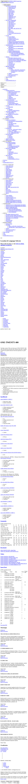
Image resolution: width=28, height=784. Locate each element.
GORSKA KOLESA (10, 90)
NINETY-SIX (11, 26)
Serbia (2, 301)
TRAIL (9, 96)
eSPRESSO (10, 15)
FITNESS (10, 137)
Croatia (2, 262)
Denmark (2, 264)
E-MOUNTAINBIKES (10, 120)
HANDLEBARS (12, 143)
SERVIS (7, 56)
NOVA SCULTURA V (13, 74)
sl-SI (4, 233)
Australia (2, 253)
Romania (2, 299)
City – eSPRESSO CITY (13, 133)
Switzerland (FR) (4, 310)
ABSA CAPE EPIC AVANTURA (18, 69)
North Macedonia (4, 293)
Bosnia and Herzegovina (6, 257)
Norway (2, 295)
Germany (2, 270)
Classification (6, 326)
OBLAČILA (8, 155)
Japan (2, 278)
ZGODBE (10, 68)
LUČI (9, 150)
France (2, 269)
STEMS (10, 144)
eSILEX (10, 19)
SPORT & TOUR (12, 98)
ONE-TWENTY (11, 21)
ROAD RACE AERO (13, 101)
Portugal (2, 298)
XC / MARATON (12, 94)
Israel (2, 276)
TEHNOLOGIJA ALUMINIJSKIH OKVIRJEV (16, 206)
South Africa (3, 305)
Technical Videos (6, 323)
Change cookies (9, 781)
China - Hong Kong (5, 259)
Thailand (2, 312)
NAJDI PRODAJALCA (11, 80)
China (2, 258)
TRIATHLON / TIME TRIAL (14, 104)
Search (2, 84)
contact (4, 762)
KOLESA (5, 89)
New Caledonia (4, 291)
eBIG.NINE (10, 13)
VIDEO (10, 73)
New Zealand (3, 292)
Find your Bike (9, 77)
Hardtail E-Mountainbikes (13, 125)
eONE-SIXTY (11, 10)
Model (4, 318)
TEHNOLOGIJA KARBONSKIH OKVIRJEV (16, 205)
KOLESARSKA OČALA (13, 159)
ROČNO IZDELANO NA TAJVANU (16, 43)
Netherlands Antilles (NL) (6, 290)
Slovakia (2, 303)
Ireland (2, 275)
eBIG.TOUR (11, 14)
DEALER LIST (11, 64)
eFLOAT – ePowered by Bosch (14, 129)
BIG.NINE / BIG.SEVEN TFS (14, 28)
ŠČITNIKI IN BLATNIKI (13, 146)
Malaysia (2, 284)
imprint (4, 764)
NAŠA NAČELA (12, 38)
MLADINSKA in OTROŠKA (12, 114)
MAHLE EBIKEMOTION (14, 51)
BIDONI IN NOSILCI (13, 153)
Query (2, 82)
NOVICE (5, 160)
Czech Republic (4, 263)
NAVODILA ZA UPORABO (14, 61)
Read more (3, 352)
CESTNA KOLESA (10, 99)
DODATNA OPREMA (11, 148)
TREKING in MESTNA (11, 111)
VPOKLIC (10, 62)
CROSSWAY (11, 112)
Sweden (2, 308)
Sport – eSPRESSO (12, 130)
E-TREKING (8, 128)
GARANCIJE (11, 65)
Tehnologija (5, 325)
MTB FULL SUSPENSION (14, 91)
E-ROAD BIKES (9, 134)
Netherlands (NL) (4, 289)
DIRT (9, 29)
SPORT (10, 127)
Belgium (2, 256)
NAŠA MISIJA (11, 36)
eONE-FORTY (11, 12)
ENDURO (10, 97)
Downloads (5, 322)
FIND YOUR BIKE (10, 117)
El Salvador (3, 265)
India (2, 273)
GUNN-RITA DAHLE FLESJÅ (18, 54)
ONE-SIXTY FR (11, 23)
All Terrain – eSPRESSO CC (14, 131)
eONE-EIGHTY (11, 8)
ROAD (9, 135)
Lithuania (2, 282)
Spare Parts (5, 324)
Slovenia (2, 304)
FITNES (7, 105)
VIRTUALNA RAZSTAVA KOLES (16, 41)
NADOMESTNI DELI (10, 142)
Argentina (3, 252)
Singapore (3, 302)
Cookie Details (16, 781)
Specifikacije (5, 319)
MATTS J (10, 115)
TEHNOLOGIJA (9, 45)
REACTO (10, 30)
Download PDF (4, 625)
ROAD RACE (11, 102)
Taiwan (2, 311)
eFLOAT (10, 9)
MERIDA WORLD (10, 66)
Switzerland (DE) (4, 309)
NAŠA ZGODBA (12, 40)
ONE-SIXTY (11, 22)
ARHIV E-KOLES (10, 138)
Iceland (2, 272)
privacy (4, 765)
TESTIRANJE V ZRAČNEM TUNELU (17, 227)
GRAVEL (8, 108)
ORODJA (10, 154)
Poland (2, 297)
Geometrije (5, 320)
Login (7, 79)
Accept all (3, 781)
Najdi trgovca (3, 354)
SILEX (9, 34)
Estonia (2, 266)
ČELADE (10, 156)
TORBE (10, 149)
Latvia (2, 280)
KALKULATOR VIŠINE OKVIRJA (16, 59)
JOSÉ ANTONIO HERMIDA (17, 53)
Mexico (2, 285)
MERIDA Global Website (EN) (7, 249)
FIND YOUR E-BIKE (10, 140)
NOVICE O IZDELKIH (11, 6)
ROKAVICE (11, 157)
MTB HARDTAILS (12, 92)
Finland (2, 267)
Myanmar (2, 288)
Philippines (3, 296)
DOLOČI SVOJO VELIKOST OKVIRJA (17, 60)
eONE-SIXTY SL (12, 7)
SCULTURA (11, 32)
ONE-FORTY (11, 25)
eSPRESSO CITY (12, 16)
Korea (2, 279)
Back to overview (4, 631)
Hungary (2, 271)
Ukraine (2, 314)
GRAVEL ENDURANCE (13, 110)
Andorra (2, 251)
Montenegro (3, 286)
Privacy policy (3, 779)
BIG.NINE (10, 27)
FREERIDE (10, 124)
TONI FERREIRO (15, 55)
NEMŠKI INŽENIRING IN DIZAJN (16, 42)
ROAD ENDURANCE (13, 103)
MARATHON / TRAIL (13, 95)
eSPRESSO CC (11, 17)
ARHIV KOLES (9, 116)
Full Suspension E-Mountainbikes (15, 121)
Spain (2, 306)
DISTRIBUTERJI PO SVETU (14, 58)
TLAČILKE (11, 151)
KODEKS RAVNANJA (13, 39)
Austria (2, 254)
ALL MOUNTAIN (12, 123)
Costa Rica (3, 260)
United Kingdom (4, 315)
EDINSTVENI (11, 67)
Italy (1, 277)
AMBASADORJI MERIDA (14, 52)
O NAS (7, 35)
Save (18, 782)
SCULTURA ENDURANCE (14, 33)
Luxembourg (3, 283)
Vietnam (2, 316)
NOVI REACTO (12, 75)
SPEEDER (10, 107)
